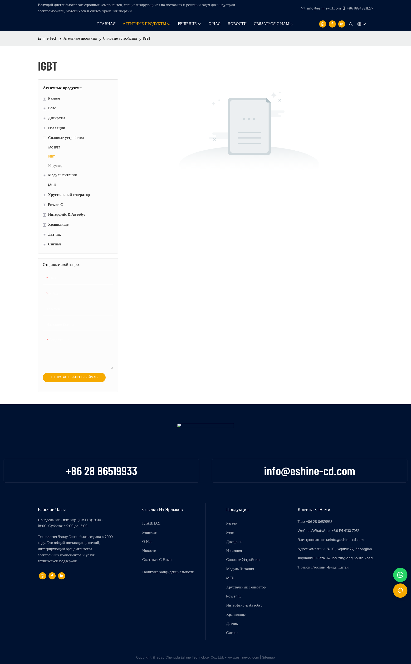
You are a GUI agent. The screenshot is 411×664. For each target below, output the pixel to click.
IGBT (147, 39)
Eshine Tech (47, 39)
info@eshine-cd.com (324, 8)
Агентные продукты (80, 39)
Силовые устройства (120, 39)
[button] (291, 24)
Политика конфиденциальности (168, 572)
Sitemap (268, 657)
